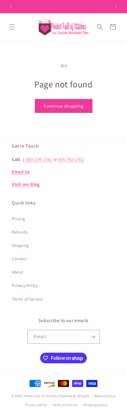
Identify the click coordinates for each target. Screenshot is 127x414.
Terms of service (65, 405)
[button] (11, 26)
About (18, 272)
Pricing (18, 218)
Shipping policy (95, 405)
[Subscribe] (93, 337)
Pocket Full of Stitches (40, 396)
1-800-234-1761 (37, 159)
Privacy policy (36, 405)
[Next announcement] (116, 6)
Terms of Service (27, 299)
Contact (19, 258)
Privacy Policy (25, 285)
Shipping (20, 245)
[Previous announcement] (10, 6)
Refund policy (105, 396)
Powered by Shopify (74, 396)
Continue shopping (64, 106)
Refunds (19, 232)
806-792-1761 (71, 159)
